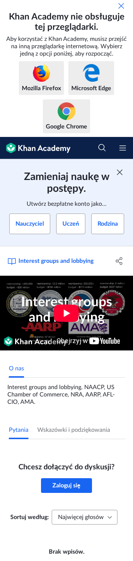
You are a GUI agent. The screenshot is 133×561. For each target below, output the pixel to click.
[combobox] (84, 517)
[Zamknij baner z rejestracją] (119, 172)
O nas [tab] (16, 368)
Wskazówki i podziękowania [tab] (73, 430)
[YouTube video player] (66, 313)
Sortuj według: (29, 517)
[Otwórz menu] (122, 148)
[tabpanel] (66, 392)
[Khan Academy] (35, 148)
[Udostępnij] (119, 261)
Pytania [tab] (18, 430)
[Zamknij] (121, 6)
